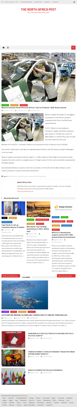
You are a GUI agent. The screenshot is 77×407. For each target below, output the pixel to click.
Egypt (11, 400)
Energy (70, 221)
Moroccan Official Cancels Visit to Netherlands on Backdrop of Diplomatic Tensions (12, 276)
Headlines (14, 105)
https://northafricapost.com (25, 191)
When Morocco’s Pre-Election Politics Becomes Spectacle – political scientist (51, 334)
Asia (68, 400)
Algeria (5, 400)
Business (5, 105)
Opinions (48, 403)
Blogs (53, 398)
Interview (11, 405)
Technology (40, 403)
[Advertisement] (38, 31)
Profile (5, 405)
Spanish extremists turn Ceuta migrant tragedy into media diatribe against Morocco (51, 353)
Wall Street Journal (40, 176)
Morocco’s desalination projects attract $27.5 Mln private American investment (63, 234)
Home (4, 398)
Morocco (24, 105)
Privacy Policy (38, 2)
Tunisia (39, 400)
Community (46, 398)
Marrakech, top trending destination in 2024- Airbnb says (38, 229)
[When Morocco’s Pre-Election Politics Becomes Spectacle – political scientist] (13, 339)
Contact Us (55, 2)
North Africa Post (22, 110)
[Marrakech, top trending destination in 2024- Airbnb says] (38, 209)
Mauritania (23, 400)
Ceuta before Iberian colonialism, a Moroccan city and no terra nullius (34, 315)
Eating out (32, 403)
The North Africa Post (26, 2)
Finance (38, 398)
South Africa (20, 176)
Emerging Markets (42, 220)
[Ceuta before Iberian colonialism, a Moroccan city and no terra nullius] (38, 294)
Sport (24, 403)
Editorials (64, 403)
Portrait (19, 405)
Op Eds (71, 403)
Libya (16, 400)
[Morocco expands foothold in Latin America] (13, 376)
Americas (55, 217)
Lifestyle (11, 403)
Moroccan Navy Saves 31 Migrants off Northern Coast (67, 276)
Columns (26, 277)
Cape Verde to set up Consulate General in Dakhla (13, 226)
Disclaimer (47, 2)
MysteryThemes (23, 396)
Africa (9, 176)
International (7, 222)
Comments (61, 398)
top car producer (29, 176)
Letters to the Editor (29, 405)
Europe (13, 312)
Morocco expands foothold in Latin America (45, 370)
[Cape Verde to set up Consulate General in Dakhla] (13, 208)
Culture (19, 403)
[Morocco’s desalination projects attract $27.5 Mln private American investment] (63, 208)
